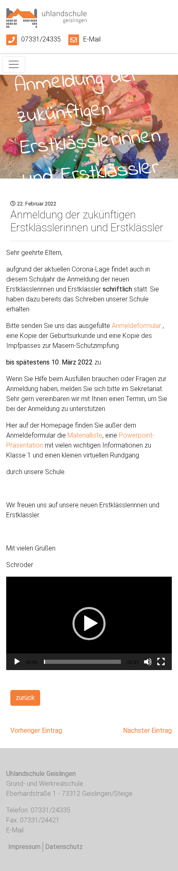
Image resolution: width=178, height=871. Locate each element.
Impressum (24, 847)
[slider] (82, 662)
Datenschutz (64, 847)
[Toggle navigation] (13, 64)
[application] (89, 623)
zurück (25, 698)
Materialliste (84, 435)
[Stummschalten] (148, 662)
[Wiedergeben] (17, 662)
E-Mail (92, 39)
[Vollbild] (161, 662)
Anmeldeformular (136, 326)
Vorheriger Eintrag (36, 730)
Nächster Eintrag (147, 730)
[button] (89, 623)
